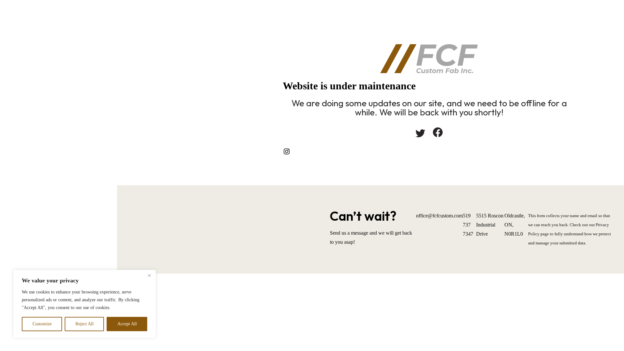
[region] (84, 304)
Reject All (84, 323)
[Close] (149, 275)
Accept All (127, 323)
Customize (42, 323)
